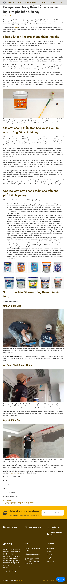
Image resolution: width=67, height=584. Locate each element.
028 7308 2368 (12, 527)
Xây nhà (44, 2)
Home (19, 2)
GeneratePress (19, 580)
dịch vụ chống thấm (14, 473)
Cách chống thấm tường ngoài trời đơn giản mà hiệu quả (19, 502)
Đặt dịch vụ (53, 2)
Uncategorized (8, 500)
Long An (49, 558)
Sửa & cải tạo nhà (30, 2)
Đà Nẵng (49, 554)
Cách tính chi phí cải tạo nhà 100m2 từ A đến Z (17, 504)
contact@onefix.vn (35, 527)
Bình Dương (50, 561)
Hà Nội (49, 551)
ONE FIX (10, 2)
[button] (61, 2)
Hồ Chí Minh (50, 548)
